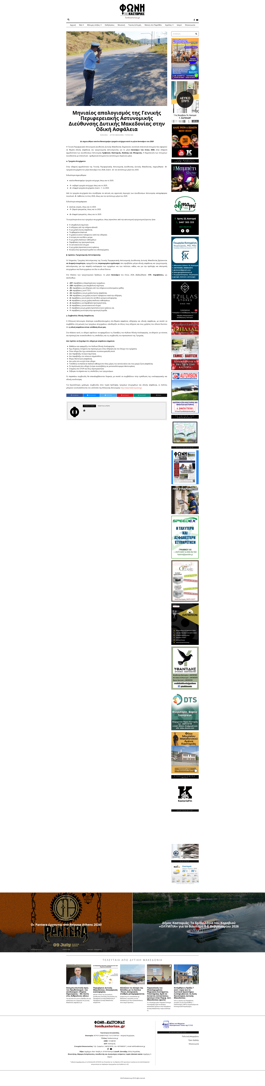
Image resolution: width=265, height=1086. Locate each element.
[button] (196, 33)
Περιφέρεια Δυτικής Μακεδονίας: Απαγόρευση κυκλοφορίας (105, 990)
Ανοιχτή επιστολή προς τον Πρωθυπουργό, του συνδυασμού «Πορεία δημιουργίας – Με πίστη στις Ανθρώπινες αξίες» (77, 992)
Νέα (80, 25)
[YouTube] (197, 20)
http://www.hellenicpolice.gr (131, 388)
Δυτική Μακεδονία (116, 135)
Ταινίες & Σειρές (134, 25)
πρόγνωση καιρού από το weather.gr (185, 883)
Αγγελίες (168, 25)
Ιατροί (179, 25)
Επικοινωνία (190, 25)
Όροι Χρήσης (193, 1040)
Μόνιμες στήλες (93, 25)
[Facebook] (194, 20)
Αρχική (73, 25)
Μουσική (121, 25)
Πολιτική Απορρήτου (190, 1036)
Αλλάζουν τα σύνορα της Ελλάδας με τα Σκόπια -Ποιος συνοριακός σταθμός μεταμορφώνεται (132, 991)
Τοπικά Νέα (129, 135)
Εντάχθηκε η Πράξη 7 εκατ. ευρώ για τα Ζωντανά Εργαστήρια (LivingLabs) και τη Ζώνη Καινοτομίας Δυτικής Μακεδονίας (185, 993)
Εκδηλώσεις (109, 25)
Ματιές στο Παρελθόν (153, 25)
